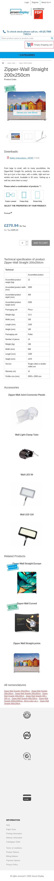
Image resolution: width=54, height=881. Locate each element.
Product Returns (12, 852)
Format (7, 213)
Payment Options (13, 860)
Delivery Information (14, 838)
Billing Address (12, 856)
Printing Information (14, 834)
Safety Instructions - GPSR (21, 158)
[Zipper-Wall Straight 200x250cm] (15, 136)
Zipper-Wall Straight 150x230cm (17, 691)
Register (35, 2)
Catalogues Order (13, 842)
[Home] (3, 63)
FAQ (8, 825)
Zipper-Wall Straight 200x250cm (28, 693)
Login (27, 2)
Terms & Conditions (14, 848)
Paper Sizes (11, 829)
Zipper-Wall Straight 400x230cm (24, 698)
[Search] (52, 38)
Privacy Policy (12, 865)
